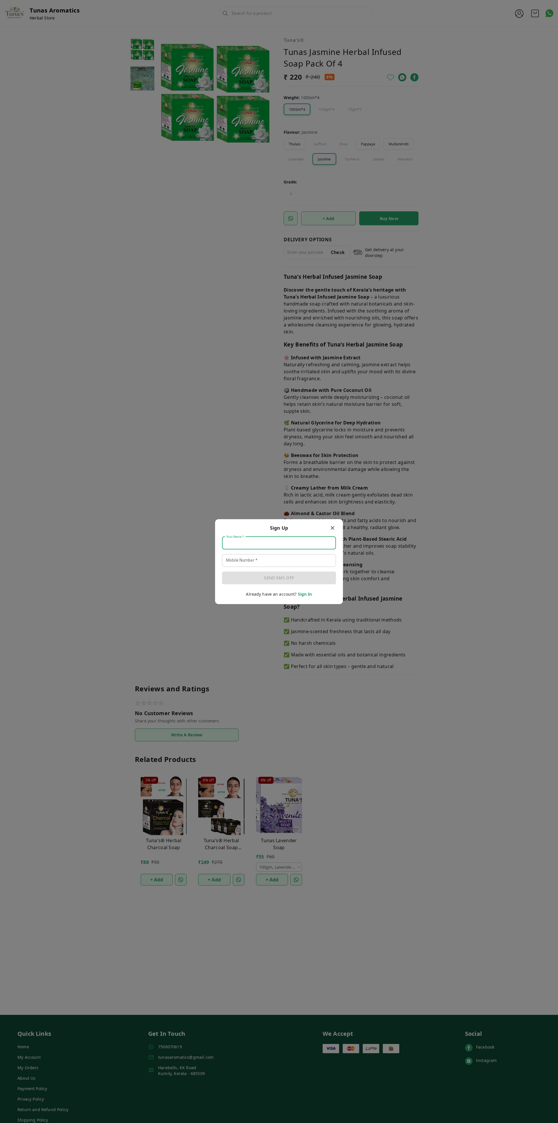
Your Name (235, 536)
